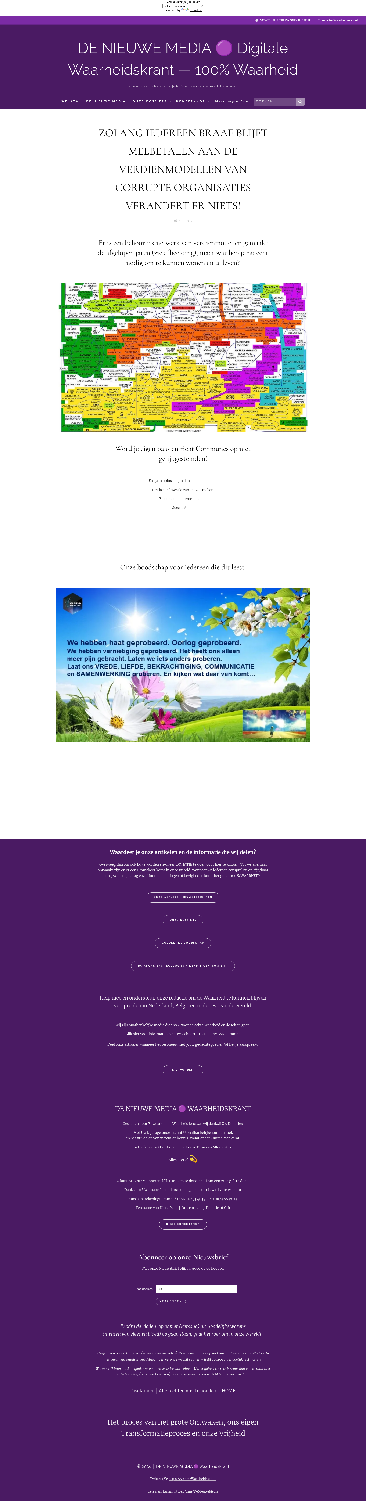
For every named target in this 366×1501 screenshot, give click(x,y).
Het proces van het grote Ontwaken (165, 1422)
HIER (173, 1181)
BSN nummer (229, 1034)
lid (139, 864)
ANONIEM (137, 1181)
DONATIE (184, 864)
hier (218, 864)
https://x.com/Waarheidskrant (192, 1479)
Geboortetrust (194, 1034)
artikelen (132, 1044)
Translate (196, 10)
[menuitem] (72, 101)
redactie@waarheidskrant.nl (340, 20)
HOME (229, 1391)
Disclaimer (142, 1391)
